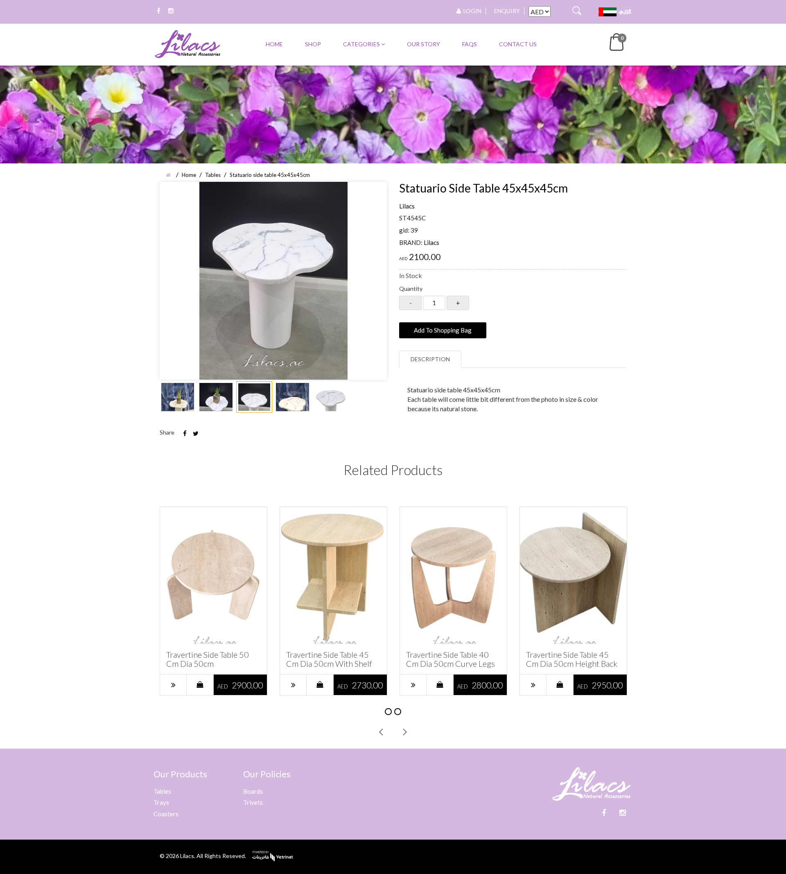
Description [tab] (430, 358)
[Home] (169, 175)
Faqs (469, 44)
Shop (313, 44)
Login (471, 10)
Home (274, 44)
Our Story (423, 44)
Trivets (253, 802)
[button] (617, 41)
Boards (253, 791)
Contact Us (518, 44)
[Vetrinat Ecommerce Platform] (272, 859)
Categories (362, 44)
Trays (161, 802)
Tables (162, 791)
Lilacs (407, 206)
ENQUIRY (507, 10)
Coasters (166, 813)
